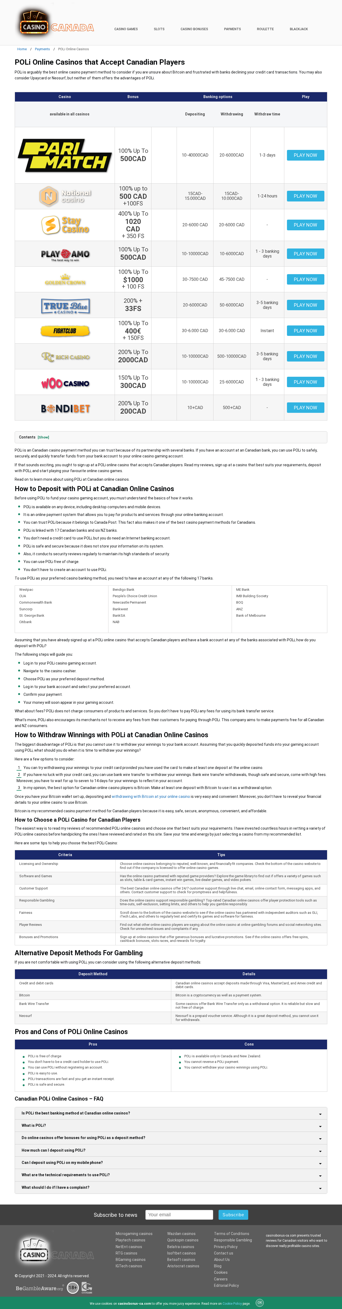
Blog (217, 1266)
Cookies (221, 1272)
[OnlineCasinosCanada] (55, 22)
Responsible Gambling (233, 1240)
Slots (159, 29)
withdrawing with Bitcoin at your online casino (151, 796)
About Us (222, 1259)
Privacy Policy (226, 1247)
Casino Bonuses (194, 29)
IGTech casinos (129, 1266)
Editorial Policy (226, 1285)
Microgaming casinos (134, 1234)
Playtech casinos (130, 1240)
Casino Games (126, 29)
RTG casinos (126, 1253)
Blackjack (299, 29)
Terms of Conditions (231, 1234)
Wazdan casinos (181, 1234)
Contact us (223, 1253)
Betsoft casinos (181, 1259)
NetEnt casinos (129, 1247)
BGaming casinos (131, 1259)
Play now (305, 155)
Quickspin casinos (183, 1240)
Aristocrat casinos (183, 1266)
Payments (232, 29)
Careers (221, 1279)
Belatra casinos (180, 1247)
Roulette (265, 29)
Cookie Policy (232, 1304)
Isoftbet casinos (181, 1253)
